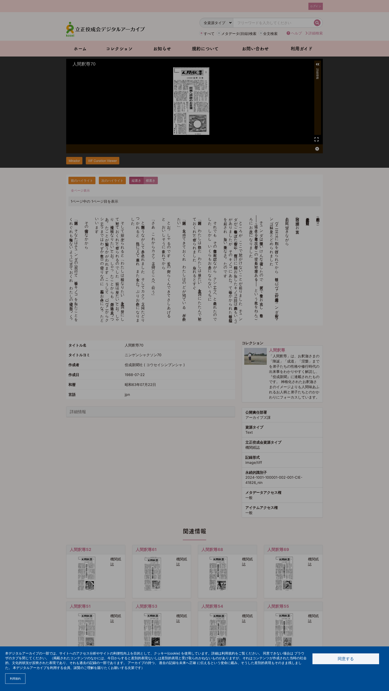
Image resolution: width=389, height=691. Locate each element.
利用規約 (15, 678)
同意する (346, 658)
